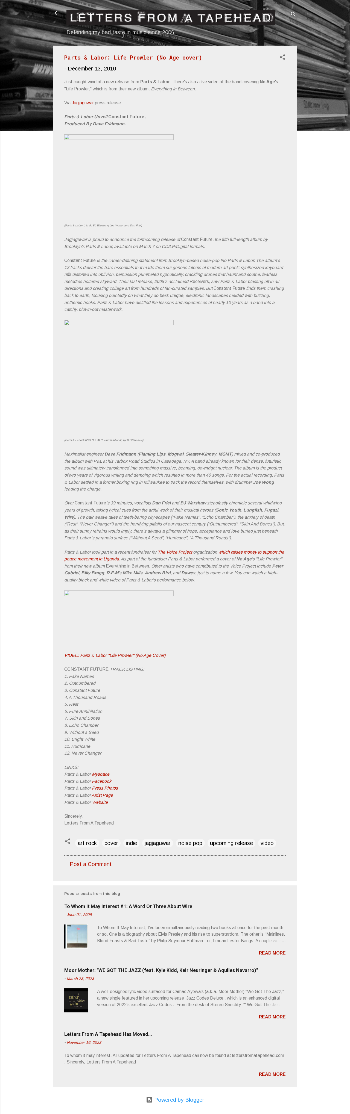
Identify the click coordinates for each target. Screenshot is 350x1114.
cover (111, 843)
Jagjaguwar (83, 103)
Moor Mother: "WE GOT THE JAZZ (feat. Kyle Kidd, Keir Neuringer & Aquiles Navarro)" (161, 970)
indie (131, 843)
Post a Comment (91, 864)
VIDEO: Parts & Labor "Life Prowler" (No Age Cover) (114, 655)
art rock (87, 843)
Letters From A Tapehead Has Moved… (108, 1034)
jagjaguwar (158, 843)
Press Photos (105, 788)
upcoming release (231, 843)
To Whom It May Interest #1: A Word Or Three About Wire (128, 906)
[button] (282, 58)
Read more (272, 953)
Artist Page (102, 795)
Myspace (100, 774)
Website (100, 802)
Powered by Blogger (178, 1100)
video (267, 843)
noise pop (190, 843)
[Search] (293, 15)
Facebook (101, 781)
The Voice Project (175, 552)
